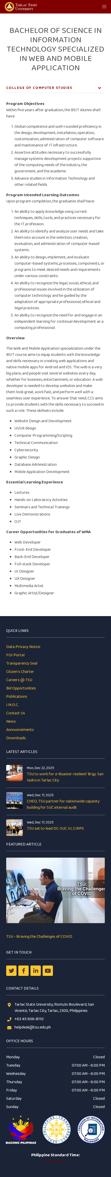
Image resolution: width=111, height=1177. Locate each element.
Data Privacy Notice (23, 647)
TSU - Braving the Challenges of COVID (39, 936)
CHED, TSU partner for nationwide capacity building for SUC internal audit (63, 804)
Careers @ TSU (19, 680)
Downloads (16, 738)
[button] (104, 6)
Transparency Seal (21, 663)
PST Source (55, 1161)
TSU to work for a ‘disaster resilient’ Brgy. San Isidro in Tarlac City (65, 777)
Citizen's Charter (20, 671)
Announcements (20, 730)
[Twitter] (11, 970)
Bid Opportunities (21, 688)
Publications (16, 696)
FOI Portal (15, 655)
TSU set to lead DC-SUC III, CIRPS (55, 828)
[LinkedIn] (35, 970)
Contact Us (15, 713)
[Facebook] (23, 970)
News (11, 721)
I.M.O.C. (12, 705)
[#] (48, 970)
